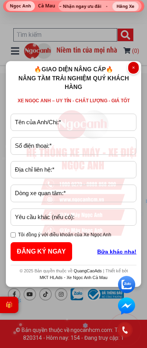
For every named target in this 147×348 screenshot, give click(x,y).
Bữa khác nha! (116, 251)
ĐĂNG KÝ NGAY (41, 251)
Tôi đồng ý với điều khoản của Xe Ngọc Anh (64, 234)
